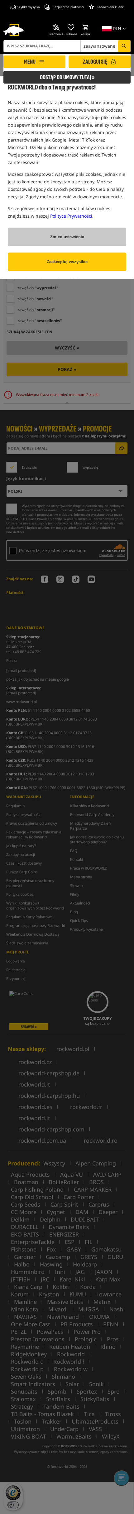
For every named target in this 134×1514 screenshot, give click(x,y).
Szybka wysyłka (28, 7)
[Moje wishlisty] (71, 27)
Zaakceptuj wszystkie (67, 261)
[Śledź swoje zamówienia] (56, 27)
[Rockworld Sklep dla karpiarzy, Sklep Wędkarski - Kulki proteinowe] (13, 30)
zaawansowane (99, 46)
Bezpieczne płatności (68, 7)
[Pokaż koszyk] (85, 27)
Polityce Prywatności (71, 216)
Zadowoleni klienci (111, 7)
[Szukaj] (124, 46)
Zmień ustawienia (67, 236)
